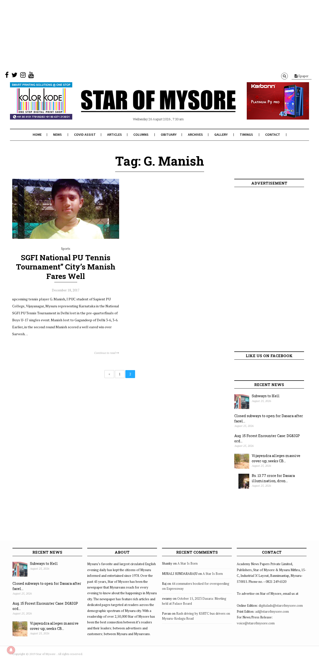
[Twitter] (14, 76)
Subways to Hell (266, 396)
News (57, 134)
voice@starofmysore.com (256, 623)
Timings (246, 134)
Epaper (303, 76)
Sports (65, 248)
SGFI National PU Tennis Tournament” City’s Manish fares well (65, 267)
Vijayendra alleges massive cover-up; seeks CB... (276, 458)
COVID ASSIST (85, 134)
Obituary (168, 134)
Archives (195, 134)
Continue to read (105, 353)
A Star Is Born (187, 563)
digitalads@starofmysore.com (281, 605)
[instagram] (23, 76)
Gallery (221, 134)
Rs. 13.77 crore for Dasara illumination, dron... (273, 478)
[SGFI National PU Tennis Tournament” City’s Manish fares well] (65, 237)
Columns (141, 134)
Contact (272, 134)
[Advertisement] (149, 35)
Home (37, 134)
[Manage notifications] (11, 650)
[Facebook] (7, 76)
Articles (114, 134)
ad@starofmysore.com (272, 611)
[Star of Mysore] (147, 107)
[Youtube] (31, 76)
